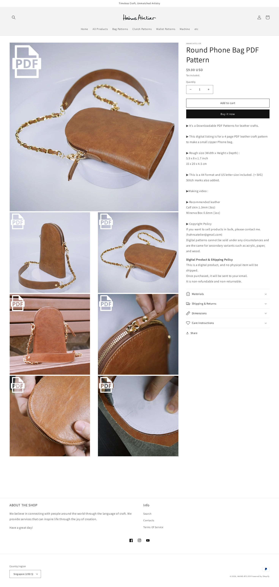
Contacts (148, 520)
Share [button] (194, 333)
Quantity (191, 82)
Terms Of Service (153, 527)
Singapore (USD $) (23, 574)
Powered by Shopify (260, 576)
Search (147, 513)
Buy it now (228, 114)
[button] (13, 17)
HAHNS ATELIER (244, 576)
